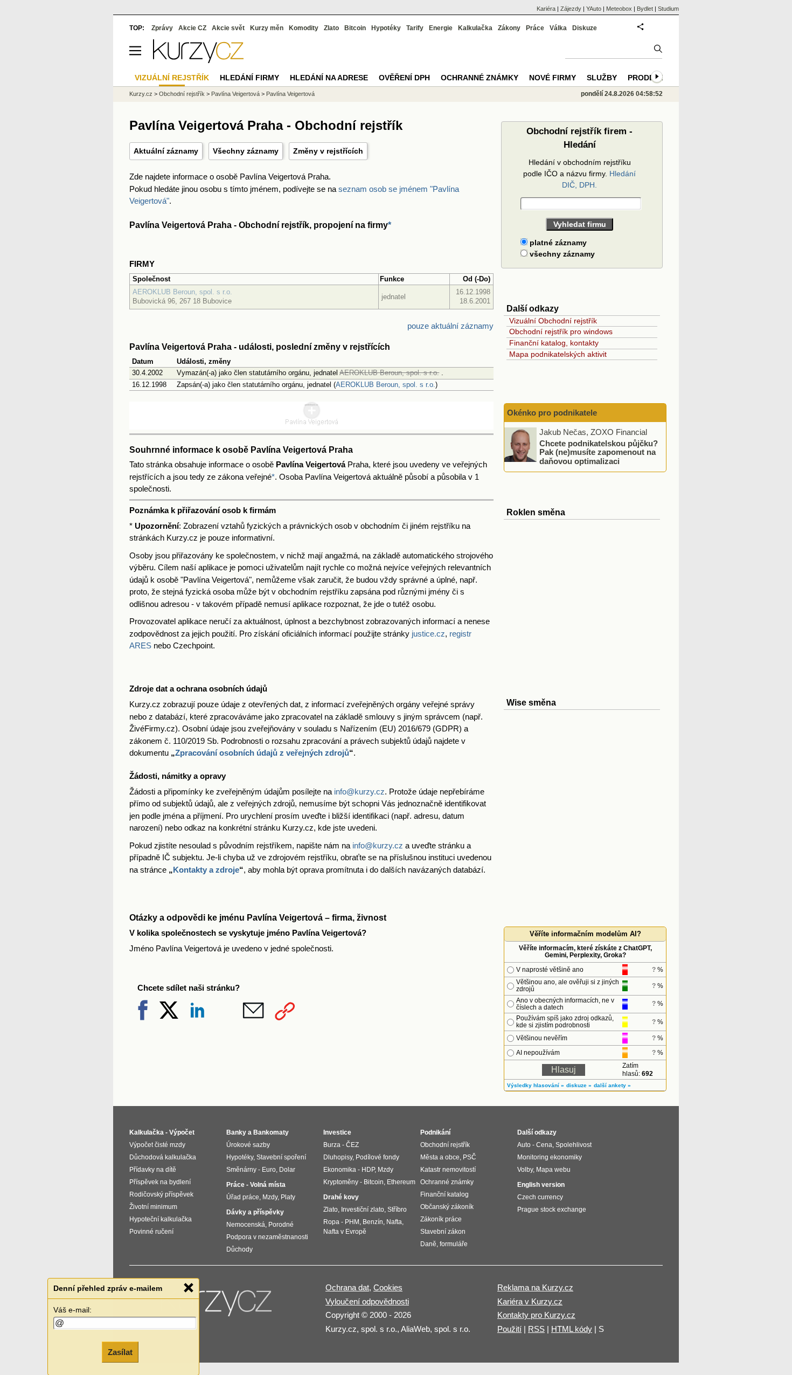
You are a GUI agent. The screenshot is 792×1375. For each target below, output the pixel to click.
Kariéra (546, 8)
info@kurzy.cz (359, 791)
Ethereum (401, 1182)
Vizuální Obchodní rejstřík (553, 320)
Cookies (387, 1287)
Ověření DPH (404, 77)
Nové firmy (552, 77)
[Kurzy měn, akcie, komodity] (217, 1306)
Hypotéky (386, 28)
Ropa (331, 1222)
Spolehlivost (573, 1145)
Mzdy (269, 1197)
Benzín (373, 1222)
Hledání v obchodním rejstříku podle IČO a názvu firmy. (579, 173)
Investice (337, 1132)
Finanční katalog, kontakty (554, 342)
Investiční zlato (362, 1209)
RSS (536, 1328)
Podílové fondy (377, 1157)
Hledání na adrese (329, 77)
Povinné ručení (151, 1231)
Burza (332, 1145)
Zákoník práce (441, 1219)
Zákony (509, 28)
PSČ (469, 1157)
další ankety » (612, 1085)
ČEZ (352, 1145)
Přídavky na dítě (152, 1169)
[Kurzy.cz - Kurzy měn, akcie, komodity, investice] (198, 60)
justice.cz (428, 633)
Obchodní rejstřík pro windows (561, 331)
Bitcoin (355, 28)
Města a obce (440, 1157)
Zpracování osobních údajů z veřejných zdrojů (262, 752)
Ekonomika (339, 1169)
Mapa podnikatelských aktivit (558, 354)
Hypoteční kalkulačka (160, 1219)
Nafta (394, 1222)
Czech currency (540, 1197)
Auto (524, 1145)
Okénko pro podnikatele (552, 412)
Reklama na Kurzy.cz (535, 1287)
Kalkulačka (475, 28)
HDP (368, 1169)
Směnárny (241, 1169)
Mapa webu (553, 1169)
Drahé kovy (341, 1197)
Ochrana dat (347, 1287)
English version (541, 1185)
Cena (544, 1145)
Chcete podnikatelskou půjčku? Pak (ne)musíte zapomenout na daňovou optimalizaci (598, 451)
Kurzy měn (266, 28)
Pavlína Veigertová (235, 94)
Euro (269, 1169)
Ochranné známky (479, 77)
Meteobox (619, 8)
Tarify (414, 28)
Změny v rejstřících (328, 151)
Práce (535, 28)
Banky (236, 1132)
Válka (558, 28)
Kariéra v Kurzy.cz (529, 1301)
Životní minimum (153, 1207)
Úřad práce (242, 1197)
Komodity (303, 28)
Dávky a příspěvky (255, 1212)
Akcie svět (228, 28)
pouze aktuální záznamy (450, 325)
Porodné (281, 1224)
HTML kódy (571, 1328)
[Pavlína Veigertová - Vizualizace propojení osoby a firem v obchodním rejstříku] (311, 422)
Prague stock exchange (551, 1209)
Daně (428, 1244)
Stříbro (397, 1209)
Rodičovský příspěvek (161, 1194)
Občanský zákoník (447, 1207)
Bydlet (645, 8)
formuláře (454, 1244)
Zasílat (120, 1351)
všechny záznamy (561, 254)
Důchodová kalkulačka (162, 1157)
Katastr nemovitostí (448, 1169)
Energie (441, 28)
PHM (352, 1222)
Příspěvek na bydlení (160, 1182)
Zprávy (162, 28)
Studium (668, 8)
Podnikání (435, 1132)
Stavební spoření (281, 1157)
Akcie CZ (192, 28)
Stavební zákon (443, 1231)
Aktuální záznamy (166, 151)
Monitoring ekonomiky (549, 1157)
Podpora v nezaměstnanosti (267, 1237)
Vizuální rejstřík (172, 77)
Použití (509, 1328)
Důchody (239, 1249)
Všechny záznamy (246, 151)
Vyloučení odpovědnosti (367, 1301)
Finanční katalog (444, 1194)
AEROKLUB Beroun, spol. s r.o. (182, 292)
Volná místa (268, 1185)
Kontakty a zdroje (206, 869)
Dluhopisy (337, 1157)
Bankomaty (271, 1132)
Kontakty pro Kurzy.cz (536, 1314)
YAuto (593, 8)
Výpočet (181, 1132)
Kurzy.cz (140, 94)
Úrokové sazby (248, 1145)
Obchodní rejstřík (182, 94)
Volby (525, 1169)
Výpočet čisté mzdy (157, 1145)
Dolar (287, 1169)
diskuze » (579, 1085)
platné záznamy (557, 242)
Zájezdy (570, 8)
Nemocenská (245, 1224)
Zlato (331, 28)
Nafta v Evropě (344, 1231)
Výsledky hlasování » (535, 1085)
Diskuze (584, 28)
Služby (602, 77)
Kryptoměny (340, 1182)
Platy (288, 1197)
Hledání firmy (249, 77)
